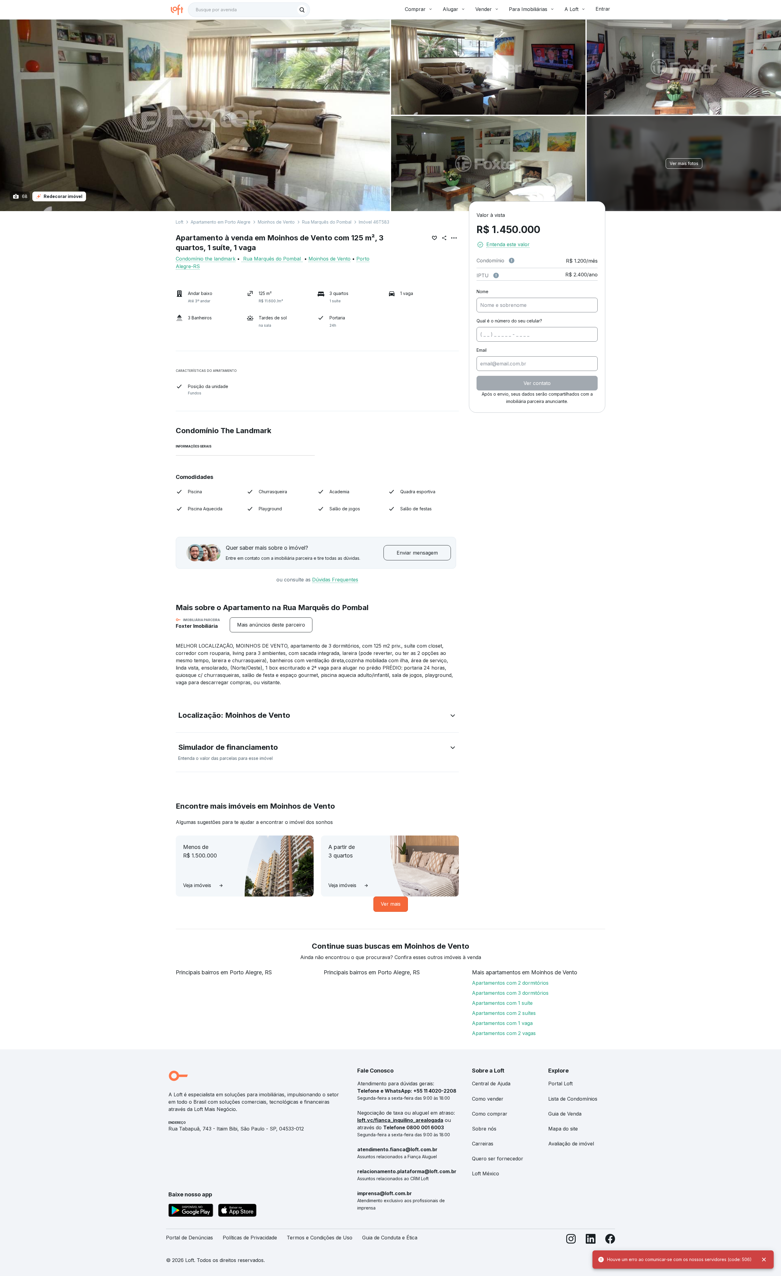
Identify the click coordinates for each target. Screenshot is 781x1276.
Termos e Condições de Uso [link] (319, 1238)
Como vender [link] (487, 1099)
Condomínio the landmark (206, 259)
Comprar (415, 9)
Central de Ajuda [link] (491, 1083)
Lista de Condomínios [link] (572, 1099)
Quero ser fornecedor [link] (497, 1159)
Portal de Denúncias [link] (189, 1238)
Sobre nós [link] (484, 1129)
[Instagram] (571, 1240)
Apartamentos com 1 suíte (502, 1003)
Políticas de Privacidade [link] (250, 1238)
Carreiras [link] (482, 1144)
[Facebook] (610, 1240)
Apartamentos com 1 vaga (502, 1023)
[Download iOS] (237, 1211)
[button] (317, 716)
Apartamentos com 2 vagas (504, 1033)
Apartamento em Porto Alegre (220, 222)
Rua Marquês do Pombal (326, 222)
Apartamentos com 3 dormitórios (510, 993)
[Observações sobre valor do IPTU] (496, 275)
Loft (179, 222)
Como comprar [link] (489, 1114)
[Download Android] (190, 1211)
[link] (271, 624)
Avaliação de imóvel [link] (571, 1144)
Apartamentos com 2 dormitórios (510, 983)
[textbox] (249, 9)
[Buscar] (302, 10)
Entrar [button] (603, 9)
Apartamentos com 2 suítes (504, 1013)
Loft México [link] (485, 1173)
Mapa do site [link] (563, 1129)
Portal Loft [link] (560, 1083)
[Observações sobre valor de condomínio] (511, 260)
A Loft (571, 9)
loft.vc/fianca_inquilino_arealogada (400, 1120)
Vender (483, 9)
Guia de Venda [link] (564, 1114)
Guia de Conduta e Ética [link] (389, 1238)
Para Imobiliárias (528, 9)
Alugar (450, 9)
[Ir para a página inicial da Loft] (179, 10)
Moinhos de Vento (276, 222)
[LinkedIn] (591, 1240)
